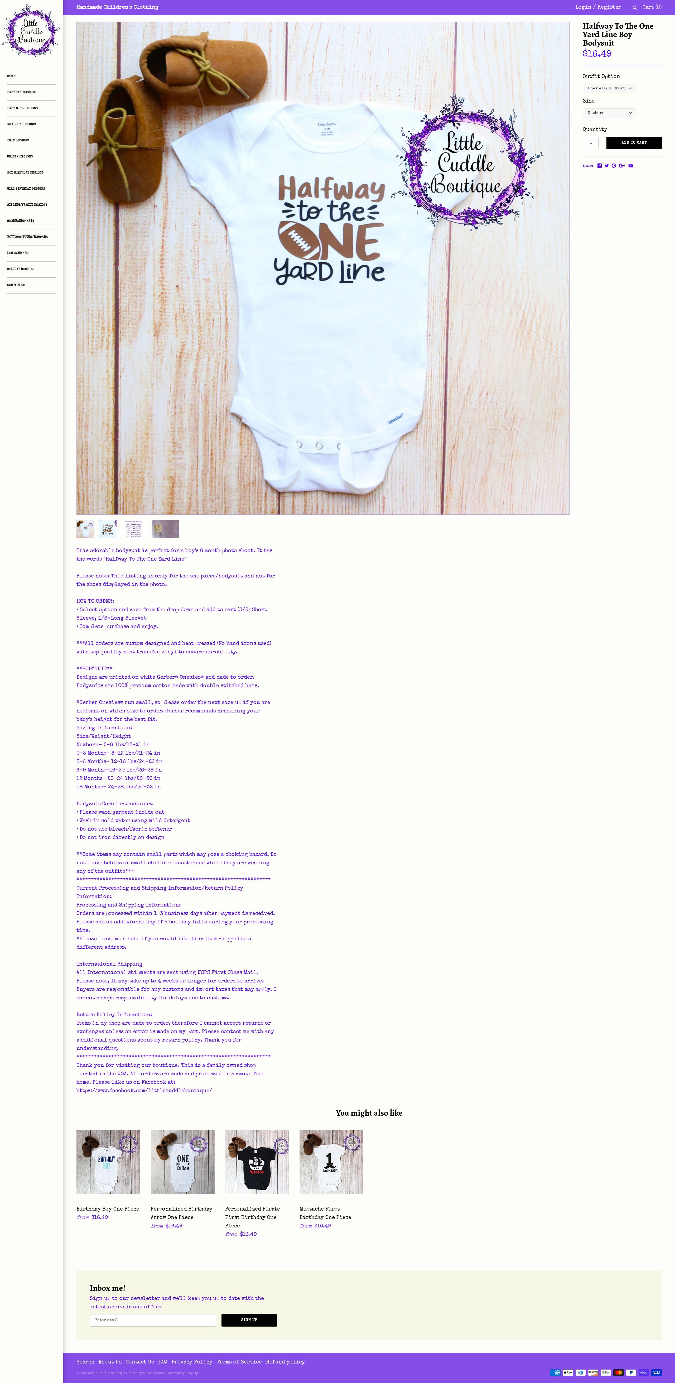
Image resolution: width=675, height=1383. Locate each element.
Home (11, 76)
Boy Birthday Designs (25, 173)
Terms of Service (239, 1362)
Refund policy (285, 1362)
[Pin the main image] (614, 165)
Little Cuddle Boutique (107, 1373)
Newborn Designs (21, 124)
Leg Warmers (17, 253)
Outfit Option (601, 77)
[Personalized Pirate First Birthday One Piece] (257, 1162)
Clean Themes (154, 1373)
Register (609, 7)
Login (583, 7)
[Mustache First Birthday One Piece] (331, 1162)
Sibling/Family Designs (27, 205)
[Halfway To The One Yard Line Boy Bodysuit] (323, 268)
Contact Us (16, 285)
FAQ (162, 1362)
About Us (110, 1362)
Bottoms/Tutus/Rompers (27, 237)
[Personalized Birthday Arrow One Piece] (183, 1162)
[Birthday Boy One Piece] (108, 1162)
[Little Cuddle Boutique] (31, 31)
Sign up (249, 1320)
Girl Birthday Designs (26, 189)
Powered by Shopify (182, 1373)
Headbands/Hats (20, 221)
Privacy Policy (192, 1362)
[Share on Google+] (622, 165)
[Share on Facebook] (599, 165)
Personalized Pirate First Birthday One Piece (252, 1218)
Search (85, 1362)
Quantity (595, 130)
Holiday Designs (20, 269)
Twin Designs (18, 140)
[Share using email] (630, 165)
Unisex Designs (20, 156)
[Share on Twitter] (607, 165)
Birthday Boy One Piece (107, 1209)
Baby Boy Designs (21, 92)
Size (589, 101)
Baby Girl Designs (22, 108)
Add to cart (634, 143)
